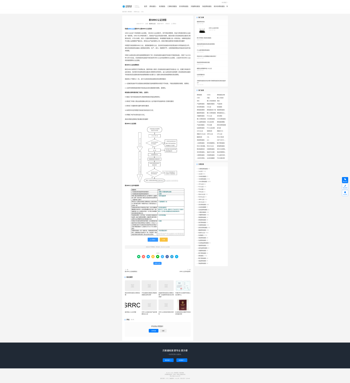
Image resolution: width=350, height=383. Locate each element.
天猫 (208, 98)
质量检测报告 (211, 104)
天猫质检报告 (195, 6)
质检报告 (127, 6)
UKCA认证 (200, 131)
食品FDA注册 (210, 152)
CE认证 (209, 107)
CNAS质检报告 (221, 119)
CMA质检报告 (211, 119)
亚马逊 (219, 128)
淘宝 (218, 101)
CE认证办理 (210, 122)
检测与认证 (136, 11)
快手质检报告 (202, 222)
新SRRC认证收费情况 (131, 271)
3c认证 (200, 171)
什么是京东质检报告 (221, 155)
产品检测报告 (201, 125)
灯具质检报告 (211, 155)
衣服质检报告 (202, 250)
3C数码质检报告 (203, 168)
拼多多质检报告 (219, 6)
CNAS (208, 95)
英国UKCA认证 (201, 134)
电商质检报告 (221, 110)
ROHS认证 (201, 197)
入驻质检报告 (201, 143)
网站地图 (181, 373)
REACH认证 (210, 146)
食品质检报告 (202, 261)
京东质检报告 (183, 6)
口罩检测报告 (172, 6)
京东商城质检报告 (211, 143)
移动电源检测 (201, 149)
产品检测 (219, 104)
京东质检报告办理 (201, 152)
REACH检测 (220, 137)
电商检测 (209, 131)
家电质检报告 (221, 146)
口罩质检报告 (201, 155)
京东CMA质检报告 (221, 149)
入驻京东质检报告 (201, 158)
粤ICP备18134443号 (175, 376)
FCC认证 (209, 116)
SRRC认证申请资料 (184, 271)
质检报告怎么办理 (221, 113)
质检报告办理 (221, 95)
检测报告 (162, 6)
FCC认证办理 (211, 128)
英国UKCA (220, 131)
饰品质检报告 (202, 263)
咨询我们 (182, 360)
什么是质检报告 (201, 122)
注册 (163, 330)
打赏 (163, 239)
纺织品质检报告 (202, 248)
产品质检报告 (201, 104)
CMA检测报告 (202, 176)
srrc (208, 140)
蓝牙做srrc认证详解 (130, 312)
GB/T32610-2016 (221, 140)
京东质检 (219, 116)
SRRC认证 (131, 29)
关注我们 (224, 2)
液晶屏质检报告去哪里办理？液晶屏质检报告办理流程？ (166, 294)
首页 (145, 6)
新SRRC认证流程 (157, 20)
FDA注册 (209, 125)
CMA (198, 98)
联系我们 (168, 360)
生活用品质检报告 (203, 243)
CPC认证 (219, 134)
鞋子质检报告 (221, 143)
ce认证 (200, 174)
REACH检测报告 (201, 146)
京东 (198, 101)
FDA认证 (200, 192)
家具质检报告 (202, 217)
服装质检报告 (201, 113)
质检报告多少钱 (211, 110)
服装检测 (199, 137)
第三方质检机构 (201, 119)
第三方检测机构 (211, 101)
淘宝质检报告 (207, 6)
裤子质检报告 (202, 253)
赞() (173, 23)
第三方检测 (220, 98)
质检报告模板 (221, 122)
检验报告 (219, 107)
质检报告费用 (201, 110)
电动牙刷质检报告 (221, 152)
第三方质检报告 (211, 113)
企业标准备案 (211, 158)
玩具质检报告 (201, 128)
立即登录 (153, 330)
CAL (208, 137)
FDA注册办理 (221, 158)
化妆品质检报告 (202, 209)
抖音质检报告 (211, 149)
